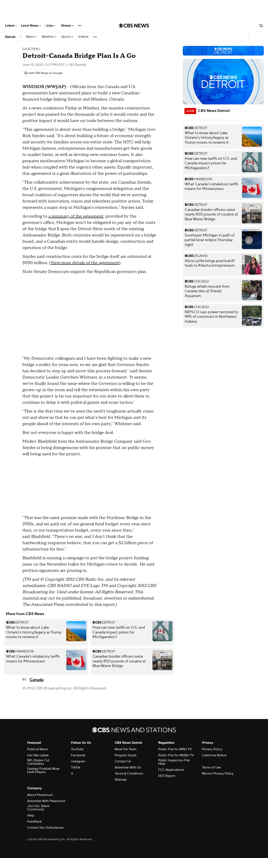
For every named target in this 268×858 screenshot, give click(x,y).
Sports (66, 37)
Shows (66, 25)
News (30, 37)
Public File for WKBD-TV (176, 755)
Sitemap (121, 779)
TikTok (75, 767)
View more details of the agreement (84, 263)
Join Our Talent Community (38, 807)
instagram (78, 761)
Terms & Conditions (129, 773)
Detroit (10, 37)
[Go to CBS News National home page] (134, 25)
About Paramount (40, 795)
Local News (30, 25)
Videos (83, 37)
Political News (37, 749)
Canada (37, 679)
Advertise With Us (128, 767)
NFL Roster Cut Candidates (38, 762)
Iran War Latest (38, 755)
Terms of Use (211, 767)
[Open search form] (261, 25)
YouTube (77, 749)
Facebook (78, 755)
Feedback (34, 821)
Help (30, 815)
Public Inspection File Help (174, 762)
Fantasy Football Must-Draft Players (43, 770)
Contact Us (123, 761)
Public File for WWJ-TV (175, 749)
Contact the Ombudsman (45, 827)
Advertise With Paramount (46, 801)
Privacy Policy (212, 749)
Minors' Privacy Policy (217, 773)
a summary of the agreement (75, 216)
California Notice (214, 755)
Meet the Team (126, 749)
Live (50, 25)
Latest (10, 25)
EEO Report (166, 776)
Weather (48, 37)
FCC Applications (171, 769)
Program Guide (126, 755)
